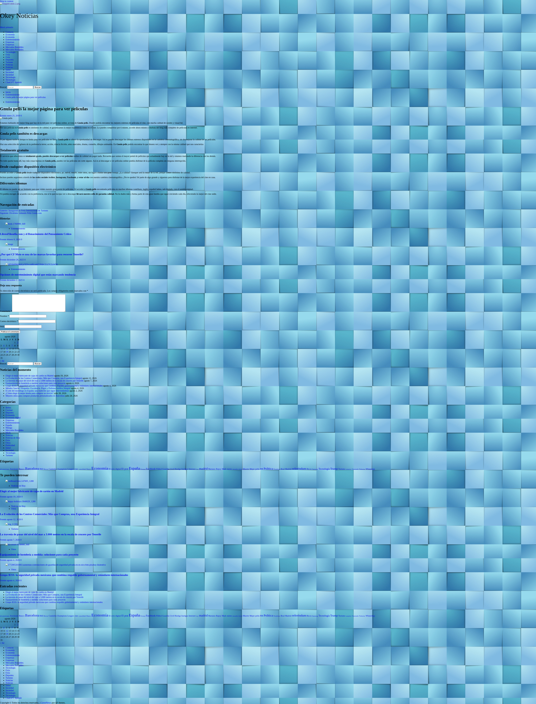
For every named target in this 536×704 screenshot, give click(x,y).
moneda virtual (237, 469)
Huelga (178, 469)
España (9, 425)
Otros (8, 443)
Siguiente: (21, 213)
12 (7, 349)
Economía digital (13, 417)
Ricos (309, 469)
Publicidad (10, 445)
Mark (224, 469)
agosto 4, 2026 (13, 560)
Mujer (252, 469)
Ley (197, 469)
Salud (8, 70)
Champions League (65, 469)
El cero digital (115, 469)
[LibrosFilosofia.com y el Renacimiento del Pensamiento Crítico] (15, 224)
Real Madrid (286, 469)
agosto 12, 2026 (14, 519)
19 (7, 352)
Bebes (8, 407)
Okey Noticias (19, 15)
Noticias (9, 65)
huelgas (184, 469)
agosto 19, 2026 (14, 496)
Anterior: (24, 210)
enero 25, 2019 (14, 115)
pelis (257, 469)
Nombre (4, 316)
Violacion (362, 469)
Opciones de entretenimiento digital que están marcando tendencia (38, 274)
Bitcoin (46, 469)
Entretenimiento (13, 39)
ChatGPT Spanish (14, 82)
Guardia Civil (168, 469)
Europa (143, 469)
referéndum (299, 468)
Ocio (8, 54)
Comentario (6, 311)
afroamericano (4, 469)
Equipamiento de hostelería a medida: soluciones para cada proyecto (35, 383)
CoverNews (46, 702)
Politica (268, 468)
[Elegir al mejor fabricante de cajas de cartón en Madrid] (20, 481)
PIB (261, 469)
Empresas (10, 42)
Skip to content (6, 1)
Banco (22, 469)
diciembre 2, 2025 (15, 280)
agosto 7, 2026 (13, 540)
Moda (8, 433)
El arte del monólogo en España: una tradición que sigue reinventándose (37, 391)
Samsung (315, 469)
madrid (203, 468)
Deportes (10, 59)
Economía (10, 34)
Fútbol (159, 469)
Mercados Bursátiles (14, 47)
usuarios (348, 469)
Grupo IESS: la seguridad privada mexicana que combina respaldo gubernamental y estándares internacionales (54, 386)
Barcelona (32, 468)
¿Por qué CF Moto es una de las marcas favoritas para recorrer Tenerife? (41, 254)
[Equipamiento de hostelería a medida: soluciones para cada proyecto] (17, 544)
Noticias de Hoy (13, 438)
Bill (41, 469)
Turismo (9, 62)
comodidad (82, 469)
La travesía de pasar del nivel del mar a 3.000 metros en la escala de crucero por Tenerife (44, 380)
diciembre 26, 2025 (15, 259)
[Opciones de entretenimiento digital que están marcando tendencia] (32, 264)
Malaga (9, 428)
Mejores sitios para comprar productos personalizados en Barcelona (35, 396)
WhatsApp (370, 469)
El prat (124, 468)
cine (76, 469)
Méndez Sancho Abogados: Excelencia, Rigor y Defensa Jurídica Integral (38, 388)
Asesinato (14, 469)
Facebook (151, 468)
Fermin (3, 115)
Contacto (10, 32)
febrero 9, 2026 (14, 239)
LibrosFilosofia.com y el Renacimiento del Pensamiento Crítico (35, 234)
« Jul (2, 361)
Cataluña (52, 469)
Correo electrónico (9, 321)
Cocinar (9, 410)
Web (2, 326)
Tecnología (10, 52)
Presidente (277, 469)
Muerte (246, 469)
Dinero (88, 469)
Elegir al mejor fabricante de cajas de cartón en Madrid (30, 375)
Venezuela (355, 469)
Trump (334, 468)
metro (229, 469)
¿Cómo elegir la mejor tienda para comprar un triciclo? (29, 393)
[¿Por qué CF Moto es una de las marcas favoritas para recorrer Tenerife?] (9, 244)
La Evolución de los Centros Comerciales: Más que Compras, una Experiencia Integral (44, 378)
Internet (192, 469)
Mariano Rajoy (214, 469)
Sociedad (10, 72)
